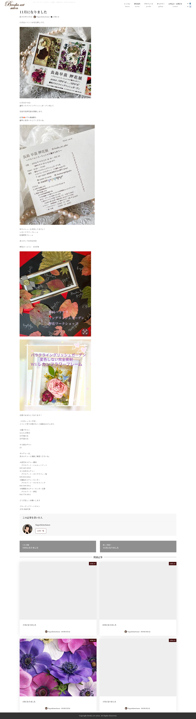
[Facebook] (190, 6)
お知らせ (56, 17)
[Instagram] (190, 3)
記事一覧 (40, 531)
